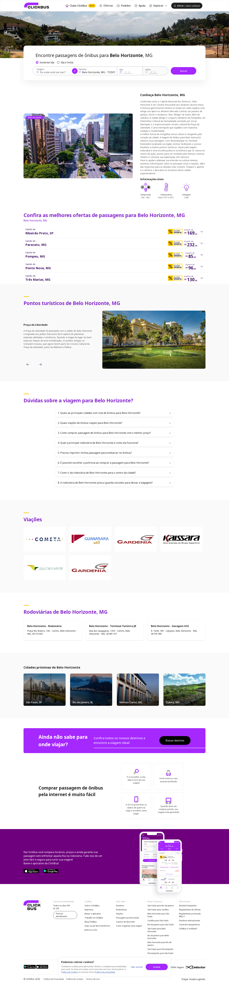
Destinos (120, 905)
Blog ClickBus (91, 921)
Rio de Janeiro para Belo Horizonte (158, 937)
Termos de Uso (93, 979)
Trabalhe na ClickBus (94, 917)
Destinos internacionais (189, 920)
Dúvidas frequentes (188, 905)
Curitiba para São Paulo (158, 920)
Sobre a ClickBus (92, 905)
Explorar (158, 5)
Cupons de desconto (125, 921)
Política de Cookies (74, 979)
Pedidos (126, 5)
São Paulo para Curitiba (158, 909)
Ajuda (142, 5)
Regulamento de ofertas (190, 909)
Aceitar (156, 966)
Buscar (183, 70)
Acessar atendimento (61, 915)
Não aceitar (137, 966)
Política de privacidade (105, 972)
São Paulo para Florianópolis (160, 949)
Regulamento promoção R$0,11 (190, 915)
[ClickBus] (36, 5)
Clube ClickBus (82, 5)
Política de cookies (69, 972)
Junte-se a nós (91, 930)
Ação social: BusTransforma (97, 926)
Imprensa (89, 909)
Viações (119, 913)
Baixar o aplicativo (93, 913)
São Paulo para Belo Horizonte (157, 930)
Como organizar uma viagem (129, 926)
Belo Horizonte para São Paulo (158, 915)
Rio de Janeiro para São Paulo (161, 924)
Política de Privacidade (54, 979)
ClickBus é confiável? (188, 928)
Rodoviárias (121, 909)
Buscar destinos (175, 740)
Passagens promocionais (127, 917)
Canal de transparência (189, 924)
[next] (40, 365)
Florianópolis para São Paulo (160, 953)
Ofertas (108, 5)
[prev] (28, 365)
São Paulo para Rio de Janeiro (161, 905)
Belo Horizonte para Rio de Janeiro (160, 943)
